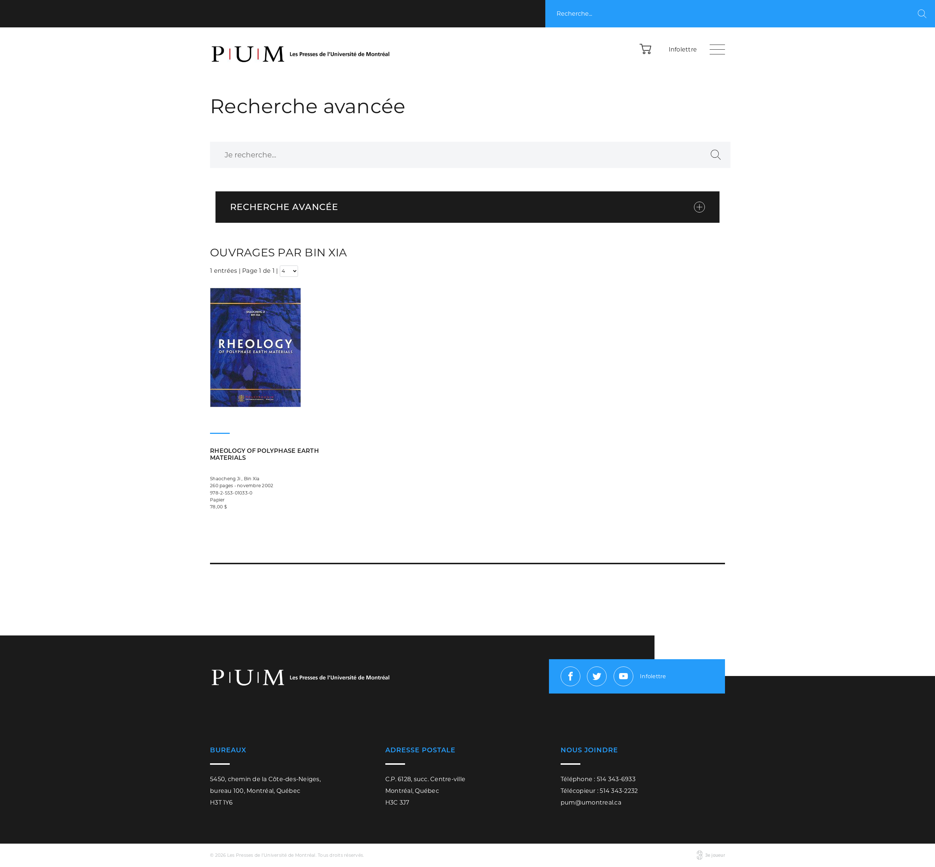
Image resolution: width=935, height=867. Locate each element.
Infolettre (683, 49)
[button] (645, 48)
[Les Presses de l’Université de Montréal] (301, 49)
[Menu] (717, 49)
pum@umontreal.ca (591, 802)
